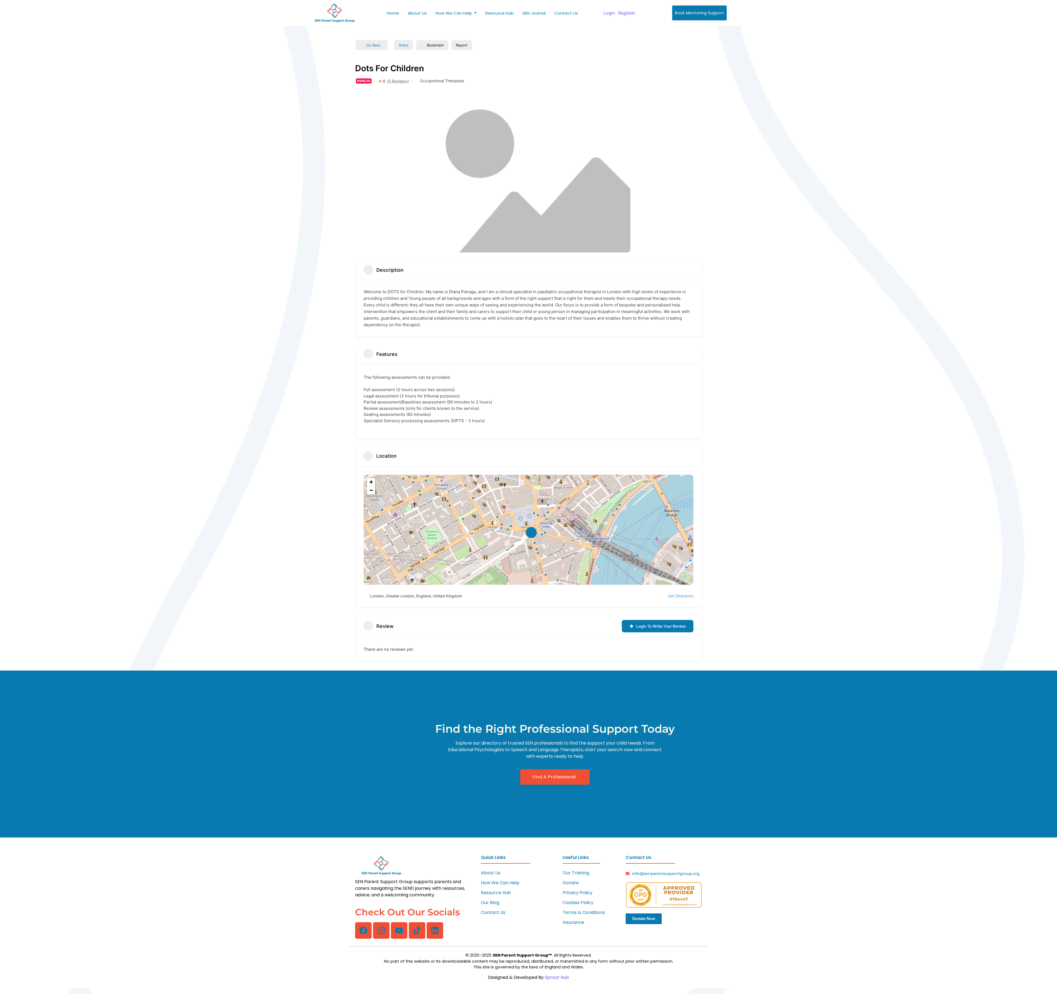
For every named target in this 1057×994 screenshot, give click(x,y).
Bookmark (435, 45)
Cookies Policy (578, 902)
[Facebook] (363, 930)
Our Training (576, 873)
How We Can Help (500, 883)
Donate (571, 883)
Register (626, 13)
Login (609, 13)
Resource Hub (496, 892)
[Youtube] (399, 930)
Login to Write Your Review (661, 626)
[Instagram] (381, 930)
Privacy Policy (577, 892)
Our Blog (490, 902)
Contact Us (493, 912)
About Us (490, 873)
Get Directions (680, 596)
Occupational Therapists (442, 80)
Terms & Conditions (584, 912)
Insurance (573, 922)
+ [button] (371, 482)
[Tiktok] (417, 930)
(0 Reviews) (398, 81)
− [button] (371, 490)
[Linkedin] (435, 930)
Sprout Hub (557, 977)
